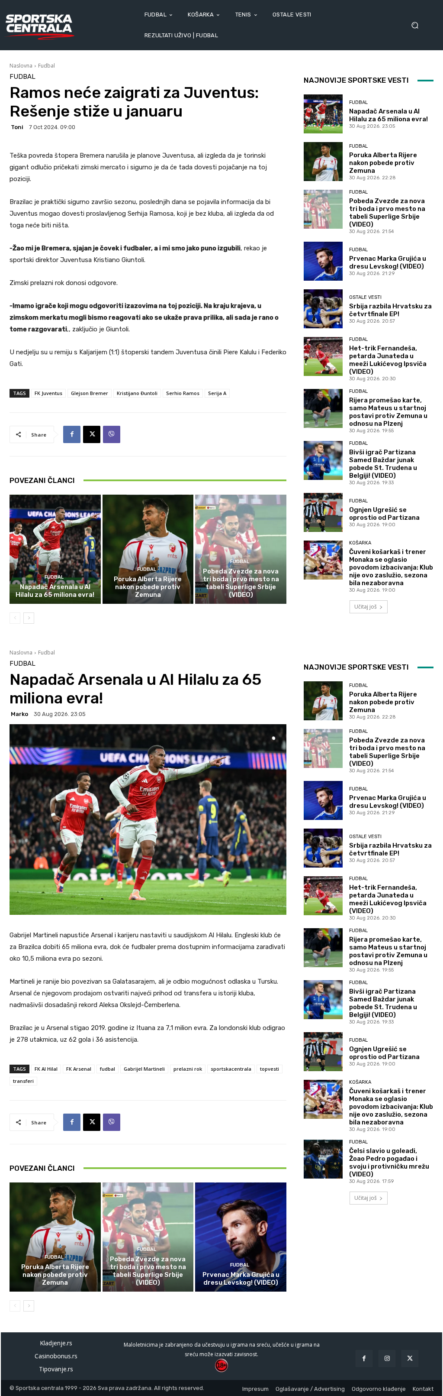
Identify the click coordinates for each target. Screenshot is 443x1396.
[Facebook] (71, 434)
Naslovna (21, 65)
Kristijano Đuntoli (137, 393)
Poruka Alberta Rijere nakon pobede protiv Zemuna (148, 587)
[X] (91, 434)
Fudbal (46, 65)
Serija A (217, 393)
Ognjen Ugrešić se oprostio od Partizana (384, 513)
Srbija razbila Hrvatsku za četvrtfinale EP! (390, 310)
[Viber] (111, 434)
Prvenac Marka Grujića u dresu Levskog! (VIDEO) (387, 262)
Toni (17, 127)
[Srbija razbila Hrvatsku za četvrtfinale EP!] (323, 308)
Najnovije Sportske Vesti (356, 80)
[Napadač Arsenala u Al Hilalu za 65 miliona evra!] (55, 549)
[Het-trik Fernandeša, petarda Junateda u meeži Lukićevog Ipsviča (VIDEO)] (323, 356)
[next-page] (28, 618)
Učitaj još (365, 606)
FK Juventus (48, 393)
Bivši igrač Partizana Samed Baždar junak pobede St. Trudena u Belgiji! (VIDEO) (383, 463)
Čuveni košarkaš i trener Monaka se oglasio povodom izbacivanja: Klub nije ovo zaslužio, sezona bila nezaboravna (391, 567)
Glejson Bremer (89, 393)
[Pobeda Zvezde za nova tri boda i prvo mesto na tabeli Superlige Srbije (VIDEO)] (240, 549)
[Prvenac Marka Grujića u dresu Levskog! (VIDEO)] (323, 261)
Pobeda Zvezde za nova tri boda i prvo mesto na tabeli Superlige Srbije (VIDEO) (241, 583)
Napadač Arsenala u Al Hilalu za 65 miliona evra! (55, 591)
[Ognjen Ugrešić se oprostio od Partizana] (323, 512)
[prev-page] (15, 618)
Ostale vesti (365, 297)
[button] (417, 25)
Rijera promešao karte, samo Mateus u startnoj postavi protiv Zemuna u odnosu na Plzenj (388, 412)
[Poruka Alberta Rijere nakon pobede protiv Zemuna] (148, 549)
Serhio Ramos (182, 393)
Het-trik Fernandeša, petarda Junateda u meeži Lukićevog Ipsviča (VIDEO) (388, 360)
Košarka (360, 543)
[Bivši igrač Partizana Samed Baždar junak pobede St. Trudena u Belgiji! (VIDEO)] (323, 460)
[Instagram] (387, 1358)
